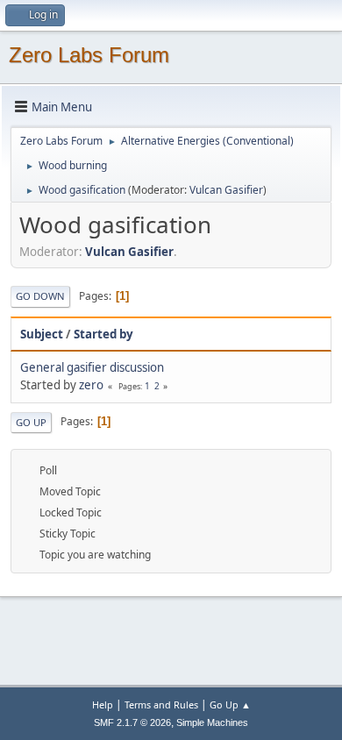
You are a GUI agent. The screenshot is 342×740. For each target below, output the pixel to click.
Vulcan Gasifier (226, 189)
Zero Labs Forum (89, 55)
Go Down (40, 295)
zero (91, 385)
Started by (103, 334)
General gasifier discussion (92, 367)
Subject (41, 334)
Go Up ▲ (230, 704)
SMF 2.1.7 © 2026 (132, 722)
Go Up (31, 422)
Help (102, 704)
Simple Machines (212, 722)
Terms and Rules (161, 704)
